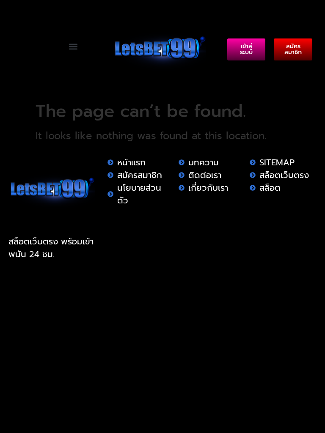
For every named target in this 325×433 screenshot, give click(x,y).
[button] (73, 47)
